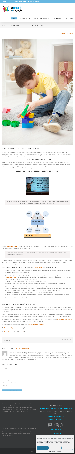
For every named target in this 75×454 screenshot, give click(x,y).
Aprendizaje (22, 331)
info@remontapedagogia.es (34, 1)
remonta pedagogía (11, 246)
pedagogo (38, 267)
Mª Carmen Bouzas (7, 331)
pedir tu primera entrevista (37, 324)
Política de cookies (52, 451)
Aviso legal (59, 451)
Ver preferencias (67, 448)
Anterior (63, 33)
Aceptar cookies (43, 448)
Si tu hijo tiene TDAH (11, 277)
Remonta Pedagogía (9, 328)
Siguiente (69, 33)
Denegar (55, 448)
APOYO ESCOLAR (56, 433)
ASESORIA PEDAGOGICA (56, 429)
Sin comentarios (28, 331)
